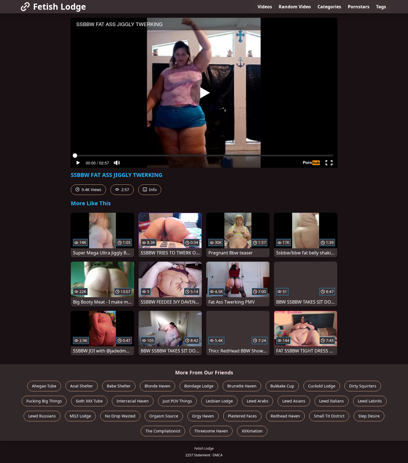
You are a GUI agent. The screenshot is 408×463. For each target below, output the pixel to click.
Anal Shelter (81, 386)
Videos (265, 7)
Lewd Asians (293, 401)
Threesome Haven (211, 431)
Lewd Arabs (257, 401)
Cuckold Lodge (321, 386)
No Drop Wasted (120, 416)
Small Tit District (329, 416)
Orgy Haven (203, 416)
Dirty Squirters (362, 386)
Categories (329, 7)
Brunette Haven (241, 386)
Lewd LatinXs (370, 401)
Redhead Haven (285, 416)
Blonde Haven (157, 386)
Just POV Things (177, 401)
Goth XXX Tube (89, 401)
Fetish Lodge (59, 6)
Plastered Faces (242, 416)
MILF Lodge (80, 416)
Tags (381, 7)
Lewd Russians (42, 416)
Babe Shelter (119, 386)
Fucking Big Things (44, 401)
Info (152, 189)
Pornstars (358, 7)
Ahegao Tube (44, 386)
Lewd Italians (331, 401)
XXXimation (252, 431)
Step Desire (369, 416)
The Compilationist (162, 431)
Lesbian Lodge (219, 401)
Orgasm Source (163, 416)
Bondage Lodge (198, 386)
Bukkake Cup (282, 386)
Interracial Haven (133, 401)
